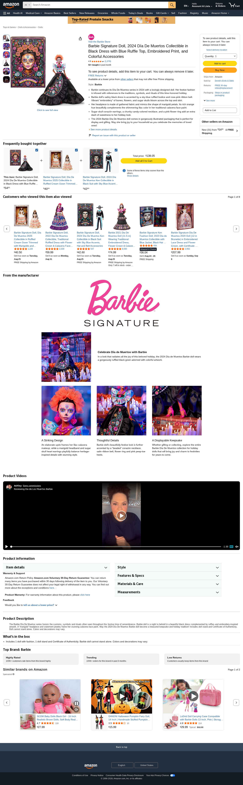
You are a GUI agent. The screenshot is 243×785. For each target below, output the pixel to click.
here (51, 587)
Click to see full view (47, 110)
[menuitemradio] (231, 546)
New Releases (86, 13)
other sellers (127, 79)
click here (85, 594)
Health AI (17, 13)
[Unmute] (237, 547)
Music (205, 13)
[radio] (6, 38)
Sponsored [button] (7, 674)
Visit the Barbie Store (99, 41)
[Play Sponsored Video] (122, 696)
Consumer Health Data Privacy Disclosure (125, 775)
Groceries (103, 13)
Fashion (182, 13)
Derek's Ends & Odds (224, 81)
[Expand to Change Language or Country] (188, 6)
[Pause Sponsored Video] (76, 704)
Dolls (40, 27)
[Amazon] (11, 5)
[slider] (115, 546)
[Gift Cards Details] (168, 13)
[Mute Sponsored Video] (76, 710)
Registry (194, 13)
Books (149, 13)
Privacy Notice (97, 775)
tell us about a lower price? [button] (39, 605)
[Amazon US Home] (90, 766)
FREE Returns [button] (96, 75)
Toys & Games (9, 27)
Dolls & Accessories (27, 27)
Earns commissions (32, 485)
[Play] (5, 546)
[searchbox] (99, 5)
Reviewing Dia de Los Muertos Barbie (33, 488)
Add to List (210, 110)
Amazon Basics (52, 13)
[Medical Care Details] (41, 13)
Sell (173, 13)
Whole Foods (118, 13)
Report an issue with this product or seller (114, 135)
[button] (6, 13)
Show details (133, 176)
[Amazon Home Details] (228, 13)
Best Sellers (70, 13)
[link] (61, 160)
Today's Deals (135, 13)
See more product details (104, 129)
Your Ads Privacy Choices (157, 775)
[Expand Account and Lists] (211, 6)
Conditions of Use (80, 775)
